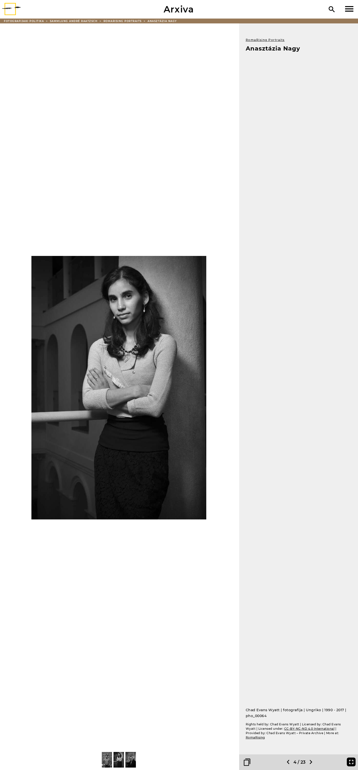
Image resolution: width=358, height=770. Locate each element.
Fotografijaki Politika (24, 21)
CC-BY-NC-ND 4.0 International (309, 728)
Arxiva (179, 9)
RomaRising (255, 737)
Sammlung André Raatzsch (74, 21)
